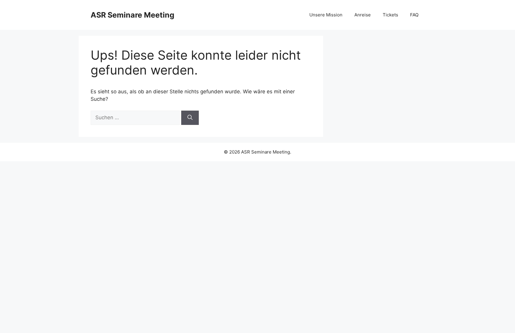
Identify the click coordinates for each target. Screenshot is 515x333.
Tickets (390, 15)
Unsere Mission (325, 15)
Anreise (362, 15)
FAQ (414, 15)
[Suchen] (190, 118)
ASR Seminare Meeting (132, 14)
